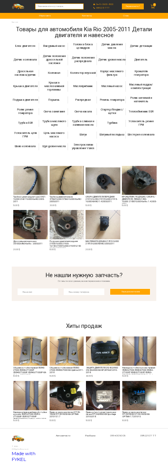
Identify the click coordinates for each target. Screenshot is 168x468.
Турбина (112, 123)
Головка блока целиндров (83, 46)
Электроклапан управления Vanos (83, 146)
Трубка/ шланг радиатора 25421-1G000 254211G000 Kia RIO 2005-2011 (29, 199)
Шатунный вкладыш (112, 134)
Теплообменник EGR (141, 111)
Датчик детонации (141, 46)
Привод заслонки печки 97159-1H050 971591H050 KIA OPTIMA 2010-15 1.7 (65, 414)
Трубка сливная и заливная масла (83, 123)
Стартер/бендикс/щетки (112, 111)
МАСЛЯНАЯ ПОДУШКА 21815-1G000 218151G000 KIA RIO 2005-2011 (102, 242)
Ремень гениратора (112, 99)
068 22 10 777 (102, 8)
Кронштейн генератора (141, 73)
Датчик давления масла (112, 46)
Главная (15, 22)
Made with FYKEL (24, 456)
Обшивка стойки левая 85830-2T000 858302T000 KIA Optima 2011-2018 (66, 370)
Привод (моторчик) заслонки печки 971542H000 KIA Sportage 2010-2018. (101, 414)
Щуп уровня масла (54, 146)
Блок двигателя (25, 46)
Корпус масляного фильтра (111, 73)
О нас (126, 15)
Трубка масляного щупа (54, 123)
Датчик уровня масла (111, 59)
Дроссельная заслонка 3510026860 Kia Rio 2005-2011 (28, 242)
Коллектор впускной (83, 73)
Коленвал (54, 73)
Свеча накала (83, 111)
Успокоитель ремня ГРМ (141, 123)
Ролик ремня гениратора (25, 111)
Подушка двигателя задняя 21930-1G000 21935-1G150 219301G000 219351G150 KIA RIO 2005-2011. (65, 244)
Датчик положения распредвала (83, 59)
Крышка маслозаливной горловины (54, 86)
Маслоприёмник (83, 86)
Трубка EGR (25, 123)
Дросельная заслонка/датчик (25, 73)
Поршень (54, 99)
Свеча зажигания (54, 111)
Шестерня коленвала (141, 134)
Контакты (87, 15)
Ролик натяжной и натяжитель (141, 99)
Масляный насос (112, 86)
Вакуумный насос (54, 46)
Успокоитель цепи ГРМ (25, 135)
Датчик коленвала (25, 59)
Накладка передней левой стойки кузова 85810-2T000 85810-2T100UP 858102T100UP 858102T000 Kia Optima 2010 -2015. (30, 415)
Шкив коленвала (25, 146)
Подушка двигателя (25, 99)
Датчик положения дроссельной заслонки (54, 60)
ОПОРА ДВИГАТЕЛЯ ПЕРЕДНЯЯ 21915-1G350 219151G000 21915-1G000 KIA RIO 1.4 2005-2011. (101, 199)
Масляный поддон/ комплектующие (141, 86)
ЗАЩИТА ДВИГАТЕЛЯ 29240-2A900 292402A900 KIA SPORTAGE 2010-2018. (102, 370)
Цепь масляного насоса (54, 135)
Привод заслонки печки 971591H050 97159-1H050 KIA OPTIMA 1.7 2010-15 (136, 414)
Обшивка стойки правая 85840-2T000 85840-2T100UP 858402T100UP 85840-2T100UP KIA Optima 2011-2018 (29, 370)
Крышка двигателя (25, 86)
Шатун (83, 134)
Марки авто (45, 15)
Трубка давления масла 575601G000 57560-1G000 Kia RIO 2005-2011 (65, 199)
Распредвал (83, 99)
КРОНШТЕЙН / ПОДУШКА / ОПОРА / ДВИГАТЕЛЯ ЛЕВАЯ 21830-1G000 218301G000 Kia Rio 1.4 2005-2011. (139, 199)
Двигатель (141, 59)
